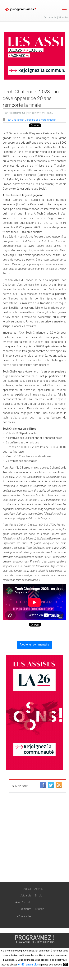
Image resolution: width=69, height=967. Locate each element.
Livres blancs (23, 915)
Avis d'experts (23, 902)
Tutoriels (39, 908)
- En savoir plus (29, 964)
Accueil (27, 888)
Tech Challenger (15, 119)
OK (65, 964)
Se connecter (50, 17)
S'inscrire (62, 17)
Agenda (38, 888)
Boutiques (25, 908)
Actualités (26, 895)
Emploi (38, 895)
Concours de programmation (40, 119)
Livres (37, 902)
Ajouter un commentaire (34, 644)
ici (19, 964)
